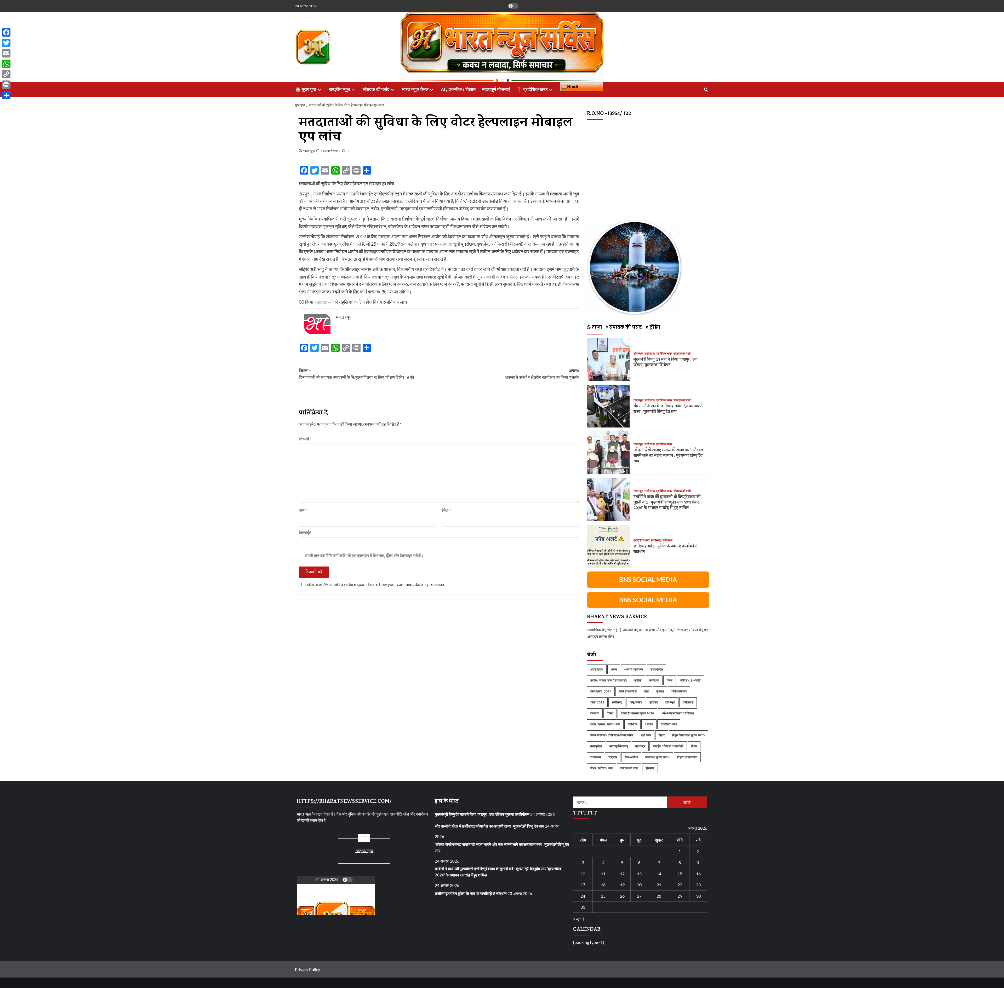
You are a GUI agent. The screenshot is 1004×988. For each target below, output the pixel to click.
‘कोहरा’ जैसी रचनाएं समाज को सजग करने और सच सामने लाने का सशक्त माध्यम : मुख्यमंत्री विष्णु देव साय (669, 456)
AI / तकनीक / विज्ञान (458, 89)
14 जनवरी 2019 (330, 151)
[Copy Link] (6, 74)
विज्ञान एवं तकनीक (687, 757)
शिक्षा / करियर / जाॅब (601, 768)
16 (698, 873)
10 (582, 873)
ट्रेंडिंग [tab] (654, 327)
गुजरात (660, 691)
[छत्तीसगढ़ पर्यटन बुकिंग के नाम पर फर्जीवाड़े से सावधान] (608, 545)
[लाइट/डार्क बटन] (513, 6)
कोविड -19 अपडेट (690, 680)
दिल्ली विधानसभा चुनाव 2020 (637, 713)
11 (603, 873)
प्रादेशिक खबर (664, 354)
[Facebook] (6, 32)
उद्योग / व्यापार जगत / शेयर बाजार (608, 680)
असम (614, 669)
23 (698, 884)
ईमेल (446, 509)
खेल (646, 691)
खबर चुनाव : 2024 (600, 691)
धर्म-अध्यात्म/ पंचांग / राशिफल (677, 713)
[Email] (6, 53)
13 (639, 873)
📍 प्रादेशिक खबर (532, 89)
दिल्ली (610, 713)
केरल (669, 680)
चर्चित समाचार (679, 691)
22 (679, 884)
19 (622, 884)
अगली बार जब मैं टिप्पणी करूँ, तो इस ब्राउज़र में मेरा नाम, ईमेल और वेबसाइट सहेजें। (364, 555)
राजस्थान (595, 757)
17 (582, 884)
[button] (706, 89)
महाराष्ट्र (640, 746)
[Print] (6, 84)
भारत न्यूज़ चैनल (415, 89)
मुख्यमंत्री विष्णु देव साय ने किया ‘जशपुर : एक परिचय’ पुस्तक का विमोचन (665, 363)
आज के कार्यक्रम (633, 669)
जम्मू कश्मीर (636, 702)
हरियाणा (650, 768)
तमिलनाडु (688, 702)
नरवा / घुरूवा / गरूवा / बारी (605, 724)
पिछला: (356, 374)
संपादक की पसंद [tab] (625, 327)
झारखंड (653, 702)
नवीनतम (632, 724)
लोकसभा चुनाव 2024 (657, 757)
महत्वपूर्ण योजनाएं (496, 89)
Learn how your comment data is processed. (407, 584)
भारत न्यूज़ (309, 151)
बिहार (662, 735)
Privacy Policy (307, 969)
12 (622, 873)
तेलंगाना (594, 713)
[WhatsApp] (6, 64)
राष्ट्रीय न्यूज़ (339, 89)
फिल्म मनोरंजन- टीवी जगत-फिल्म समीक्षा (612, 735)
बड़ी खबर (667, 541)
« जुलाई (578, 918)
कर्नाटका (654, 680)
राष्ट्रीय (612, 757)
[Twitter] (6, 43)
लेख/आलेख (631, 757)
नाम (303, 509)
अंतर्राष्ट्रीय (596, 669)
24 (582, 895)
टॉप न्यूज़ (638, 354)
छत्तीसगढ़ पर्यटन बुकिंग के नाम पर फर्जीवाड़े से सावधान (666, 550)
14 (659, 873)
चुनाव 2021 (597, 702)
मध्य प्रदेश (596, 746)
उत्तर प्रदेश (657, 669)
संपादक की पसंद (376, 89)
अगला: (542, 374)
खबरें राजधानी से (628, 691)
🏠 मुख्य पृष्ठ (305, 89)
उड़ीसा (638, 680)
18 (603, 884)
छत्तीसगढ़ (649, 354)
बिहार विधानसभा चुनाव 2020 (688, 735)
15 (679, 873)
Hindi (572, 86)
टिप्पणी (305, 438)
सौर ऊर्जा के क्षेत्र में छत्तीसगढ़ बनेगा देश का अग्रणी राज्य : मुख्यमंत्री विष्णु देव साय (668, 409)
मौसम (694, 746)
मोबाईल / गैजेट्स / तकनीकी (668, 746)
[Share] (6, 95)
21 (659, 884)
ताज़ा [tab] (596, 327)
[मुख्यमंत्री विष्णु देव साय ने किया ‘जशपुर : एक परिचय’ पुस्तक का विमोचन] (608, 358)
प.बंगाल (649, 724)
